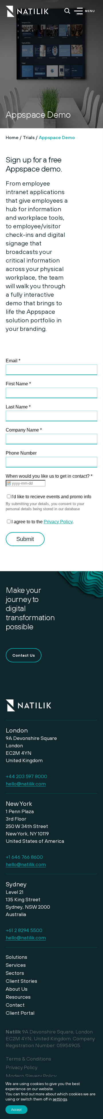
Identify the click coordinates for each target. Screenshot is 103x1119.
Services (16, 965)
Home (12, 137)
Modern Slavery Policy (31, 1076)
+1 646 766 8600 (24, 857)
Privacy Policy (21, 1067)
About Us (16, 989)
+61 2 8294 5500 (24, 930)
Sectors (15, 973)
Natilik (28, 702)
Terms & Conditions (28, 1059)
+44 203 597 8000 (26, 776)
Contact (15, 1005)
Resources (18, 997)
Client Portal (20, 1013)
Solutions (16, 957)
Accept (16, 1110)
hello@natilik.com (26, 784)
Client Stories (21, 981)
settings (60, 1099)
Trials (29, 137)
